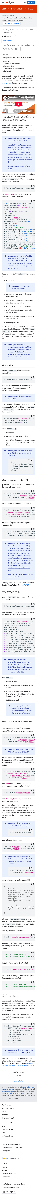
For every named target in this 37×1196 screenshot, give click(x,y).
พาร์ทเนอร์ (5, 1115)
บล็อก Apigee (6, 1151)
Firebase (4, 1170)
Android (4, 1164)
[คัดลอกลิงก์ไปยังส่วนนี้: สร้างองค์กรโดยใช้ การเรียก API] (30, 480)
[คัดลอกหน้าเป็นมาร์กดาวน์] (16, 49)
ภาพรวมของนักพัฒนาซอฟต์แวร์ (11, 1144)
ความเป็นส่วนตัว (6, 1184)
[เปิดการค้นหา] (25, 2)
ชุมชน (3, 1126)
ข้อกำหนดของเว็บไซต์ (19, 1184)
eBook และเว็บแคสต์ (8, 1118)
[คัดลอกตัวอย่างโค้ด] (34, 186)
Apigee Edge (5, 30)
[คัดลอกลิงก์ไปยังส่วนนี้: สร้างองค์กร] (15, 365)
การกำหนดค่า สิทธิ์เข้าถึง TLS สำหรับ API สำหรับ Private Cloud (19, 664)
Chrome (4, 1167)
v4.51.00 (29, 9)
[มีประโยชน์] (15, 36)
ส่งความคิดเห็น (7, 41)
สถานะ (3, 1133)
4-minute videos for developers (12, 1147)
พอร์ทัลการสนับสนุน (7, 1136)
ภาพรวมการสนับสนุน (7, 1129)
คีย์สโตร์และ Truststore (18, 258)
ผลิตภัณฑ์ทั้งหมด (6, 1177)
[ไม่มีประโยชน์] (18, 36)
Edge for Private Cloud (12, 9)
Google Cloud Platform (9, 1173)
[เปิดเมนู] (3, 2)
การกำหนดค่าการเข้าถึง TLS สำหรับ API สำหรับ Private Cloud (20, 261)
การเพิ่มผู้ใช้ (25, 585)
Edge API (5, 84)
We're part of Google (8, 1108)
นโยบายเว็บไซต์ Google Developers (16, 1093)
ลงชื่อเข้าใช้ (31, 2)
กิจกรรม (4, 1111)
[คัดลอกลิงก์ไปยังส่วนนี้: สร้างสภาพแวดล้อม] (22, 592)
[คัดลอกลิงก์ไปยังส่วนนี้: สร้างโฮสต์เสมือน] (20, 996)
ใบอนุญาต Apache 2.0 (8, 1091)
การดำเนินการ (8, 32)
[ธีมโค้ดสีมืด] (31, 186)
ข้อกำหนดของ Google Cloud (11, 1187)
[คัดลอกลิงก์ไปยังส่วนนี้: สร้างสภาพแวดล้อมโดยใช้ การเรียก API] (4, 724)
